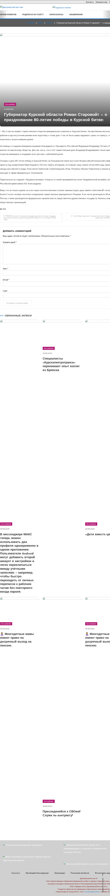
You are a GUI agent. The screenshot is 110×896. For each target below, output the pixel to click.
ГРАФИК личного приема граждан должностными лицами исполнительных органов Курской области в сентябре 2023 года (29, 218)
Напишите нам (101, 2)
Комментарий (10, 242)
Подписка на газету (33, 14)
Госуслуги (16, 873)
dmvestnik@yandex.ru (92, 892)
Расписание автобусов (80, 873)
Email (6, 279)
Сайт (5, 290)
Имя (5, 268)
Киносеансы (56, 14)
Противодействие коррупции (37, 873)
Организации (59, 873)
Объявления (76, 14)
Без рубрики (10, 104)
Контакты (90, 2)
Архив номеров (8, 14)
